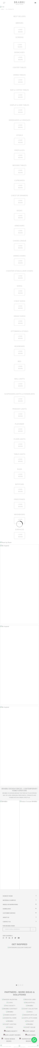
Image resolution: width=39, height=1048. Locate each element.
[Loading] (19, 524)
